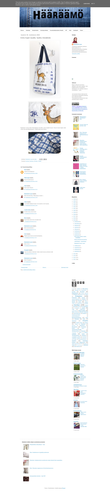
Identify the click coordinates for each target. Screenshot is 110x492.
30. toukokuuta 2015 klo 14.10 (30, 189)
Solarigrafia (74, 332)
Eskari (81, 30)
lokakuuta (76, 225)
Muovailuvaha (77, 313)
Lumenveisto (74, 310)
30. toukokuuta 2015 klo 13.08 (30, 173)
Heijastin (84, 299)
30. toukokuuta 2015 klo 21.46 (30, 197)
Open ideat (76, 389)
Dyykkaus (32, 161)
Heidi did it (76, 421)
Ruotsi (73, 328)
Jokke (25, 201)
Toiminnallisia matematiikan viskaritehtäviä (83, 173)
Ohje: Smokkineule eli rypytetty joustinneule (39, 452)
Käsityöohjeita (35, 30)
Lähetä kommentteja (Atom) (29, 269)
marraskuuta (77, 223)
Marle (25, 218)
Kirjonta (86, 305)
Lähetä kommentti (26, 264)
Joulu (79, 302)
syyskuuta (76, 227)
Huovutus (80, 300)
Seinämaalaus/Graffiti (76, 329)
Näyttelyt (76, 319)
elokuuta (76, 229)
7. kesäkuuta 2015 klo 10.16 (30, 253)
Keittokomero (79, 303)
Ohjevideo (74, 320)
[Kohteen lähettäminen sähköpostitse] (40, 159)
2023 (74, 204)
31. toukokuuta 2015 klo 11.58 (30, 205)
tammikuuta (77, 251)
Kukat (79, 306)
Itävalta (73, 302)
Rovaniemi (74, 327)
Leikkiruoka (82, 309)
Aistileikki (78, 288)
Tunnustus (84, 336)
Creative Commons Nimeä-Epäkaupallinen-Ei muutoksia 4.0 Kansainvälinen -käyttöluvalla (79, 109)
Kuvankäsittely (85, 306)
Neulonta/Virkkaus (76, 317)
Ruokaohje (83, 327)
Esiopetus (78, 296)
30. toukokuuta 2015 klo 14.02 (30, 181)
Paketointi (83, 324)
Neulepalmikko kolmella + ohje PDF (37, 476)
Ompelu (39, 161)
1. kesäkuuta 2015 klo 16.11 (30, 221)
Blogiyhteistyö (75, 293)
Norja (87, 317)
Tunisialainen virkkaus (76, 336)
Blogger (63, 488)
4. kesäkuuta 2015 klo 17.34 (30, 237)
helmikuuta (77, 249)
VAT (66, 30)
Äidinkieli (86, 345)
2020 (74, 210)
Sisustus (83, 331)
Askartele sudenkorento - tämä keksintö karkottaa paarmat (83, 377)
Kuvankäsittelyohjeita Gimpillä (56, 30)
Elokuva (81, 294)
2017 (74, 216)
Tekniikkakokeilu (75, 335)
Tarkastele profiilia (76, 53)
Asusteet (27, 161)
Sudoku (80, 332)
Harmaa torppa (77, 363)
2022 (74, 206)
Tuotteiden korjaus (76, 338)
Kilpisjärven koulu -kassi (79, 243)
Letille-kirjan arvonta (82, 188)
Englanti (86, 294)
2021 (74, 208)
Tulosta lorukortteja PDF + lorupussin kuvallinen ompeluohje (84, 150)
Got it (93, 3)
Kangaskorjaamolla (78, 374)
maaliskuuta (77, 247)
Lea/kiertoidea (27, 209)
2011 (74, 259)
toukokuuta (77, 234)
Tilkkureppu (27, 177)
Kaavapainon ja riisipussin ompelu (80, 385)
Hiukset (73, 300)
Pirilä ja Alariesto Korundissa (80, 239)
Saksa (83, 328)
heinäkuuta (77, 231)
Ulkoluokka (84, 338)
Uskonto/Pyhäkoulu (82, 339)
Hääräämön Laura (28, 193)
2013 (74, 255)
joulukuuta (76, 221)
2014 (74, 253)
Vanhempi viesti (64, 267)
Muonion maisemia (84, 312)
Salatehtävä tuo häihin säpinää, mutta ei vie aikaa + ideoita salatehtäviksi (83, 166)
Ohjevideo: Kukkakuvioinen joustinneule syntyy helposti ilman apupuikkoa (84, 143)
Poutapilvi (26, 250)
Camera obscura (84, 293)
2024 (74, 203)
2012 (74, 257)
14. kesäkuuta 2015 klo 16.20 (30, 261)
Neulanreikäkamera (76, 316)
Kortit (74, 306)
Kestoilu (86, 303)
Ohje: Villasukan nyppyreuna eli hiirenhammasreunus (84, 134)
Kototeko (76, 400)
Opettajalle (75, 30)
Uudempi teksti (24, 267)
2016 (74, 218)
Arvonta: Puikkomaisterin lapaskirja (83, 157)
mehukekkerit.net (78, 384)
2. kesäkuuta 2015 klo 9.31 (30, 229)
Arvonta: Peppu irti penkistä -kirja (84, 125)
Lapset (83, 308)
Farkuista (74, 297)
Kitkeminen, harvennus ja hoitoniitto (82, 365)
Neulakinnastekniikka (76, 314)
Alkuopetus (85, 288)
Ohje (84, 319)
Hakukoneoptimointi (76, 299)
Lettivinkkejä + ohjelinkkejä (80, 241)
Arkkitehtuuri (83, 290)
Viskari (73, 345)
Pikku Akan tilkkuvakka (79, 352)
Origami (76, 324)
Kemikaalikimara (77, 410)
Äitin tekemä (77, 346)
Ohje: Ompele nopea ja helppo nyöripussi (83, 181)
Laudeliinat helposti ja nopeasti (82, 355)
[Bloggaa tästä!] (41, 159)
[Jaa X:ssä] (43, 159)
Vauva (85, 343)
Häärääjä (28, 30)
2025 (74, 201)
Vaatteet (74, 340)
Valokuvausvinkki (75, 343)
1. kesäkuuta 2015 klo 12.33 (30, 213)
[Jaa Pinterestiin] (46, 159)
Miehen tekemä (75, 312)
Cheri (25, 234)
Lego (73, 309)
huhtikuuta (76, 245)
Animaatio (77, 290)
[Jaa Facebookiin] (44, 159)
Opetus (86, 322)
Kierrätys (36, 161)
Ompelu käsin (79, 322)
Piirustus (73, 325)
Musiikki (84, 313)
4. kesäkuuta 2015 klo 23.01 (30, 245)
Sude (25, 185)
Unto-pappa (74, 339)
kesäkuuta (76, 233)
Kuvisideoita (76, 307)
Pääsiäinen (82, 325)
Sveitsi (83, 334)
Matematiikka (82, 310)
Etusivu (22, 30)
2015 (74, 220)
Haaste (83, 297)
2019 (74, 212)
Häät (70, 30)
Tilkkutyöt (84, 335)
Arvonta (73, 291)
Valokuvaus (82, 342)
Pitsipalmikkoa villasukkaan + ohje (83, 118)
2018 (74, 214)
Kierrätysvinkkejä (44, 30)
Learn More (87, 3)
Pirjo (25, 169)
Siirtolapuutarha (75, 331)
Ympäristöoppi (79, 345)
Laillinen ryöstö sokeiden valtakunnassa (83, 413)
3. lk (73, 288)
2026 (74, 199)
